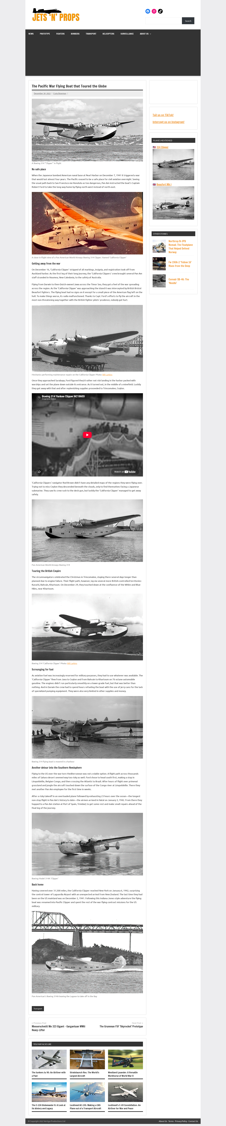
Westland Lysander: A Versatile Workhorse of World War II (123, 1074)
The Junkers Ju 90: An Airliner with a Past (49, 1074)
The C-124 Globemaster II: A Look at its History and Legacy (48, 1106)
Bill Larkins (107, 374)
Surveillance (127, 33)
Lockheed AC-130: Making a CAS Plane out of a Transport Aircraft (85, 1106)
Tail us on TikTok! (163, 115)
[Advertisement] (113, 57)
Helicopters (108, 33)
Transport (91, 33)
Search (188, 20)
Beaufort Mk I (164, 184)
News (31, 33)
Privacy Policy (181, 1121)
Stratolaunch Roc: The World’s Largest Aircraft (84, 1074)
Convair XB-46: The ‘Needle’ (179, 281)
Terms (171, 1121)
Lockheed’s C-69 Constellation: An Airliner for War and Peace (124, 1106)
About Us (144, 33)
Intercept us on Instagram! (168, 122)
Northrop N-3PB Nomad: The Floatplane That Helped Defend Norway (181, 246)
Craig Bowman (59, 93)
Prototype (45, 33)
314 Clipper (162, 147)
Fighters (60, 33)
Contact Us (193, 1121)
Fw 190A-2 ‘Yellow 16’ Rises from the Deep (180, 264)
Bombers (75, 33)
